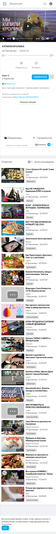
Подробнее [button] (7, 524)
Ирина (28, 242)
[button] (51, 4)
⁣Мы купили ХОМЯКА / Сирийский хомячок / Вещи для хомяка (39, 473)
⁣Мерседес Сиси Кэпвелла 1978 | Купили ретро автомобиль (38, 290)
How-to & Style (32, 317)
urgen (28, 260)
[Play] (3, 38)
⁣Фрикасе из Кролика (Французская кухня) (36, 439)
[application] (28, 26)
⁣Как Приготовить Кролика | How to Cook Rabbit (39, 256)
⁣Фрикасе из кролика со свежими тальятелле (37, 455)
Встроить (36, 67)
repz (27, 175)
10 (42, 38)
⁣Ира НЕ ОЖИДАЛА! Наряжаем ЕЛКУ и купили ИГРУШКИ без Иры (38, 191)
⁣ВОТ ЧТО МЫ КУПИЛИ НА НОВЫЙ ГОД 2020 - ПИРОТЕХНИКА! (38, 224)
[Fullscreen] (52, 38)
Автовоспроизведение (44, 162)
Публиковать (41, 144)
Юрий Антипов (32, 427)
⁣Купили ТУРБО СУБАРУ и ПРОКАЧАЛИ (38, 339)
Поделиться (21, 67)
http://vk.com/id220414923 (25, 97)
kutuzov (29, 327)
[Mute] (47, 38)
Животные (10, 83)
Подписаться (40, 77)
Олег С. (6, 75)
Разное (29, 201)
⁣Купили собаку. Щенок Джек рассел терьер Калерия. (39, 372)
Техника (30, 300)
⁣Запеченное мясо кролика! (39, 238)
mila (27, 493)
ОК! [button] (5, 528)
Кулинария (31, 248)
